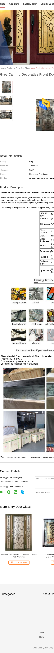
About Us (14, 4)
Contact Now (20, 562)
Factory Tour (30, 4)
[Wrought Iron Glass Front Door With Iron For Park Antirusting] (19, 532)
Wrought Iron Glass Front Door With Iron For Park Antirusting (19, 555)
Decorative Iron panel (16, 457)
